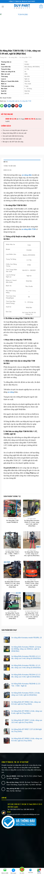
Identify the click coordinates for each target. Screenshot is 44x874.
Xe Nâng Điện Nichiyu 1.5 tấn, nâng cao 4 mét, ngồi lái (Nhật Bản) (31, 553)
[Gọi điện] (22, 869)
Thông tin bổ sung (10, 166)
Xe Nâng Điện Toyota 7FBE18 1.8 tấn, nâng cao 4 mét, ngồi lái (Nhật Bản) (12, 615)
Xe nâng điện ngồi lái (13, 101)
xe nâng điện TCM (28, 229)
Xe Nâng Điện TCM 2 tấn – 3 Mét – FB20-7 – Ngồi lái (12, 553)
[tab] (22, 162)
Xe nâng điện (13, 57)
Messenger (13, 873)
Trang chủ (3, 57)
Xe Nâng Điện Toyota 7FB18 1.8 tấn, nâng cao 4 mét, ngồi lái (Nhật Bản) (32, 584)
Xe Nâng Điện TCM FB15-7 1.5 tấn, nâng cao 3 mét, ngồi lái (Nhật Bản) (32, 615)
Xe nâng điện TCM (25, 57)
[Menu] (3, 6)
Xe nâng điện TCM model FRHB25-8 (12, 521)
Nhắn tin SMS (5, 873)
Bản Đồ (39, 873)
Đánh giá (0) (7, 170)
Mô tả (5, 162)
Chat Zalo (30, 872)
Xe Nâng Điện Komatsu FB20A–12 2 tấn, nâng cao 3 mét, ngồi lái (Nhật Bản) (12, 584)
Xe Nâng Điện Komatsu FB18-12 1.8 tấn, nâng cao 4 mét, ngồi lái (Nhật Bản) (31, 523)
